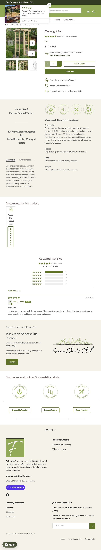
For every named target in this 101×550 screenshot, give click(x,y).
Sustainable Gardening (61, 445)
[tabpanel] (21, 176)
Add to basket (79, 64)
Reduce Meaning (50, 410)
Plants (57, 20)
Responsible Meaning (19, 410)
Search (63, 539)
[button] (93, 11)
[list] (21, 43)
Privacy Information (75, 539)
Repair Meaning (81, 410)
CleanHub (10, 512)
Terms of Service (90, 539)
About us (9, 507)
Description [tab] (10, 160)
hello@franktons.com (22, 476)
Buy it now (70, 71)
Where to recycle (59, 449)
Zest (46, 41)
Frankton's (32, 534)
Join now (12, 362)
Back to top (49, 430)
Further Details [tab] (25, 160)
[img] (14, 298)
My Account (11, 516)
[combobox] (62, 10)
